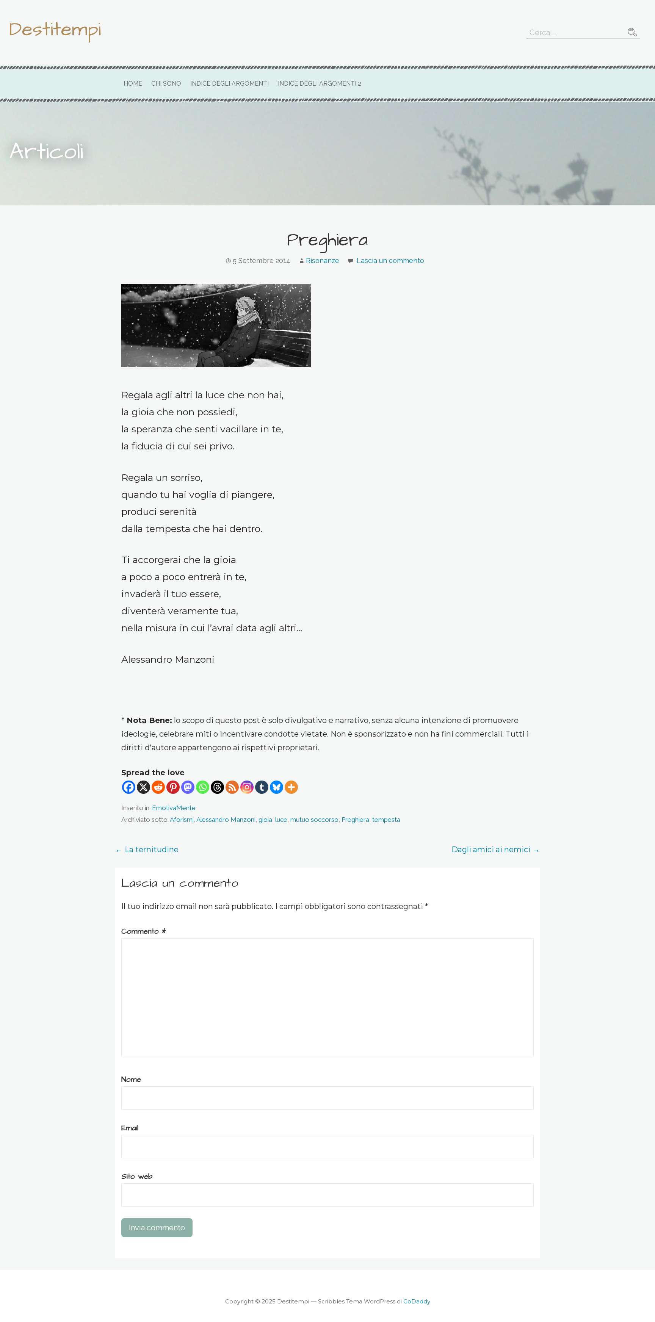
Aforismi (182, 819)
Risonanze (322, 260)
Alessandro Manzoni (225, 819)
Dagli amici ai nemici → (495, 849)
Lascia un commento (390, 260)
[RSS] (232, 787)
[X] (143, 787)
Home (133, 83)
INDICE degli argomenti (229, 83)
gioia (265, 819)
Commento (143, 931)
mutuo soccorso (314, 819)
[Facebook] (128, 787)
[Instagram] (247, 787)
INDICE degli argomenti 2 (319, 83)
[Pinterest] (173, 787)
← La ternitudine (147, 849)
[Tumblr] (261, 787)
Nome (131, 1079)
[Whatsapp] (202, 787)
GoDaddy (416, 1301)
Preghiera (355, 819)
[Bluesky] (276, 787)
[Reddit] (158, 787)
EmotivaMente (174, 808)
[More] (291, 787)
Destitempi (55, 29)
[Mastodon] (187, 787)
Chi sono (166, 83)
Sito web (136, 1176)
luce (281, 819)
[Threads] (217, 787)
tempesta (386, 819)
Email (129, 1128)
